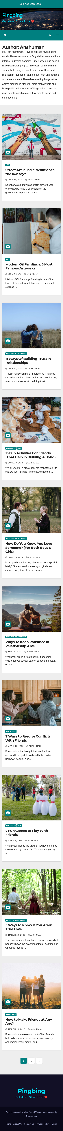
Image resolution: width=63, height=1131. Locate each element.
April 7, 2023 (15, 841)
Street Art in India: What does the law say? (29, 172)
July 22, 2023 (15, 369)
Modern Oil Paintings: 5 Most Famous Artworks (28, 266)
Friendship (11, 448)
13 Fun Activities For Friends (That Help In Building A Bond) (30, 455)
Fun (19, 448)
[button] (50, 35)
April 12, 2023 (16, 746)
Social (54, 1124)
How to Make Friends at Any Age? (28, 1022)
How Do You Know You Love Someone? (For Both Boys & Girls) (28, 548)
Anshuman (34, 180)
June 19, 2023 (16, 463)
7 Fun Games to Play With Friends (26, 833)
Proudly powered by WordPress (20, 1112)
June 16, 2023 (16, 557)
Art (7, 165)
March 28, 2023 (17, 1029)
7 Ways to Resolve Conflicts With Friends (27, 738)
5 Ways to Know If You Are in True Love (28, 927)
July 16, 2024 (15, 180)
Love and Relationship (16, 354)
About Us (17, 1124)
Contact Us (29, 1124)
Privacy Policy (43, 1124)
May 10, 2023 (15, 652)
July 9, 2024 (15, 274)
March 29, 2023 (17, 935)
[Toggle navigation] (57, 35)
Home (8, 1124)
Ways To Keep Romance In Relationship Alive (27, 644)
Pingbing (12, 15)
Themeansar (31, 1116)
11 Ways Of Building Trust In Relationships (28, 361)
